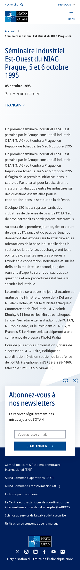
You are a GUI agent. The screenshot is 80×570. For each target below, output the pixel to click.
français (13, 105)
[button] (66, 4)
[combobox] (66, 4)
